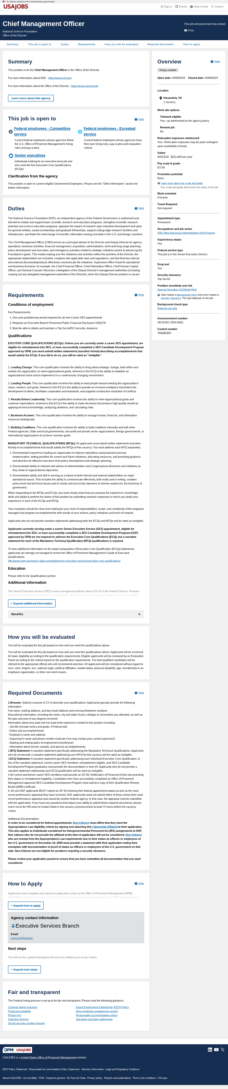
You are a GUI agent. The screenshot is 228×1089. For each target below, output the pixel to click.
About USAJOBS (12, 1077)
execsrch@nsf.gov (22, 938)
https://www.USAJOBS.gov (50, 897)
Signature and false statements (94, 1019)
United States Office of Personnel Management (48, 1057)
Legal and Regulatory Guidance (122, 1069)
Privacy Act (14, 1015)
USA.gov (162, 1077)
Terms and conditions (144, 1077)
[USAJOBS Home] (17, 7)
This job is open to (39, 44)
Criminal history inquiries (22, 1007)
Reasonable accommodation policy (97, 1015)
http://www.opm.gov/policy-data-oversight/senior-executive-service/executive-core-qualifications (64, 561)
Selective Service (18, 1019)
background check (187, 294)
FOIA (41, 1077)
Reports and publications (117, 1077)
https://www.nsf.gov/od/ (84, 86)
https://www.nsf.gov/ (60, 78)
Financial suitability (19, 1011)
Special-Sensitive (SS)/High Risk (177, 289)
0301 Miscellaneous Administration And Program (186, 233)
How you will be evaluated (121, 44)
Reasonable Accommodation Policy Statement (54, 1069)
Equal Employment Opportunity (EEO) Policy (102, 1007)
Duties (65, 44)
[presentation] (189, 100)
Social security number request (26, 1023)
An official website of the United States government (31, 2)
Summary (13, 44)
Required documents (161, 44)
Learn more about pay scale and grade (182, 183)
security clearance (171, 298)
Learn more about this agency (30, 98)
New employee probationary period (97, 1011)
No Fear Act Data (76, 1077)
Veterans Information (92, 1069)
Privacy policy (94, 1077)
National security (167, 308)
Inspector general (55, 1077)
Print (191, 30)
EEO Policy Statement (15, 1069)
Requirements (86, 44)
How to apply (191, 44)
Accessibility (30, 1077)
